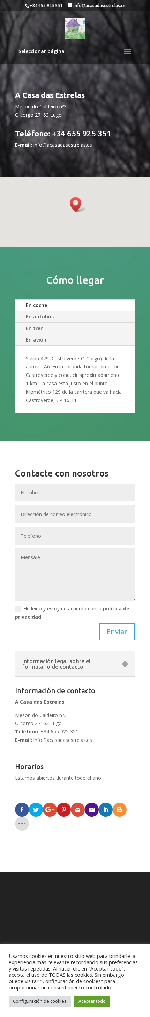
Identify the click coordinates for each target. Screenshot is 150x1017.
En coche (36, 305)
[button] (78, 204)
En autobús (40, 316)
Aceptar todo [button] (92, 1001)
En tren (35, 328)
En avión (36, 339)
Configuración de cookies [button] (40, 1001)
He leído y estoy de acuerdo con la (72, 612)
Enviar (117, 631)
